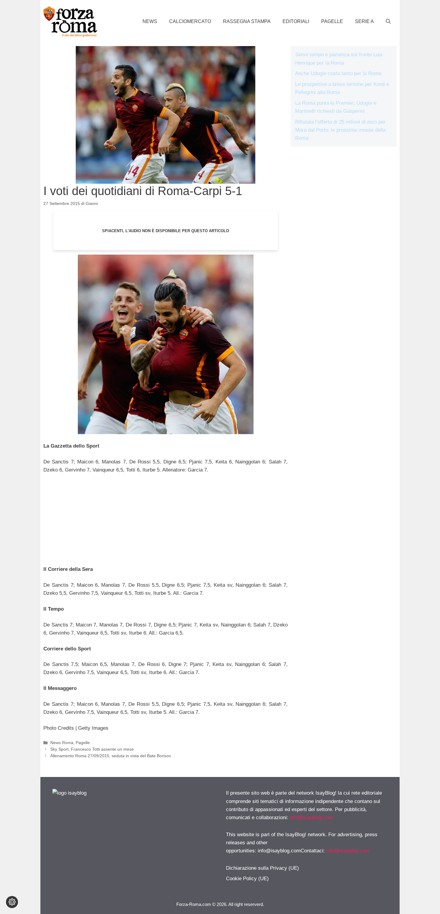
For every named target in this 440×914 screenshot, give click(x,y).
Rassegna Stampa (247, 21)
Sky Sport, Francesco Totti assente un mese (92, 749)
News (149, 21)
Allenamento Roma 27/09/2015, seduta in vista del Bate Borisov (110, 755)
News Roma (61, 742)
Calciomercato (190, 21)
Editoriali (296, 21)
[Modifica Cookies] (12, 902)
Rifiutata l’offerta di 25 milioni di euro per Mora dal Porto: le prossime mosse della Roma (340, 130)
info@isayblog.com (311, 817)
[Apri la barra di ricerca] (388, 21)
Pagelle (332, 21)
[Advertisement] (165, 523)
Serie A (364, 21)
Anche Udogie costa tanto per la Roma (338, 73)
